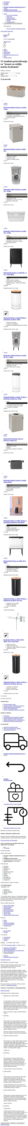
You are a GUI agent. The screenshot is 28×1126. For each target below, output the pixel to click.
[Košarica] (15, 46)
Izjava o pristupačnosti (9, 952)
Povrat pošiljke (7, 908)
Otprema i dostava (8, 907)
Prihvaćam (3, 988)
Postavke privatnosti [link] (8, 953)
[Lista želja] (5, 44)
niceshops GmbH (11, 945)
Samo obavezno (10, 988)
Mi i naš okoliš (7, 930)
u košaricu (6, 4)
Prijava (5, 36)
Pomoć (5, 13)
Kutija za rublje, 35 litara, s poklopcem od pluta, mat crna (15, 683)
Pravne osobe (7, 912)
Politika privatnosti (5, 990)
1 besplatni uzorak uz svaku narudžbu (12, 11)
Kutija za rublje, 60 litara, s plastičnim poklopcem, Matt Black (15, 521)
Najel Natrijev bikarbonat (10, 730)
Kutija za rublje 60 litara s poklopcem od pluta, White (15, 318)
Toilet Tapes (6, 715)
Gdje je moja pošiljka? (9, 924)
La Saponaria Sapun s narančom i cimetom (14, 717)
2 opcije (5, 103)
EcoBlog (6, 932)
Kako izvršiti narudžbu (9, 905)
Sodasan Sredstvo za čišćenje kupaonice (13, 718)
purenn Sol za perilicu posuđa (11, 727)
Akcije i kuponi (7, 913)
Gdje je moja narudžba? (12, 15)
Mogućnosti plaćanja (11, 19)
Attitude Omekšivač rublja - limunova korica (14, 720)
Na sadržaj (6, 3)
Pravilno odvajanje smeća (10, 704)
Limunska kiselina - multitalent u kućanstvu (14, 705)
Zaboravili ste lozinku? (9, 923)
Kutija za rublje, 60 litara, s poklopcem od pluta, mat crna (15, 599)
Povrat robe (9, 16)
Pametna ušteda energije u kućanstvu (12, 707)
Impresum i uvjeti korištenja (10, 947)
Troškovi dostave (11, 18)
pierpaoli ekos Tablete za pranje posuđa (13, 721)
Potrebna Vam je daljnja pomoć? (11, 915)
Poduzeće (6, 955)
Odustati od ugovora (5, 959)
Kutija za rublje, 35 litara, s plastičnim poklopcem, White (15, 398)
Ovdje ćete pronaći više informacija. (9, 840)
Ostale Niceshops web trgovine (11, 957)
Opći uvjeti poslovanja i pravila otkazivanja (14, 950)
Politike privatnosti (12, 985)
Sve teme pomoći (11, 22)
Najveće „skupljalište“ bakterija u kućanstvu (14, 710)
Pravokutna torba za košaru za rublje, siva (13, 439)
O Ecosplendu (7, 937)
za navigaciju (7, 1)
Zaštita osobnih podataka (9, 949)
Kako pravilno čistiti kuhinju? (11, 708)
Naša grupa (6, 938)
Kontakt (8, 20)
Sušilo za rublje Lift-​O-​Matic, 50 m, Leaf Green (14, 640)
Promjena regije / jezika (13, 942)
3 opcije (5, 186)
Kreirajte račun (7, 41)
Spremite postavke (5, 1123)
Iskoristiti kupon (7, 925)
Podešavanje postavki (20, 988)
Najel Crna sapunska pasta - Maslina (12, 728)
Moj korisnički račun (8, 911)
